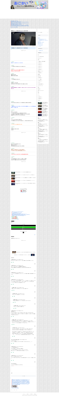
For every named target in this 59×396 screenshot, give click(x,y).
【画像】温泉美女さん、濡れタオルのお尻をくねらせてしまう (16, 21)
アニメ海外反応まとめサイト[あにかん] (43, 40)
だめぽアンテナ (41, 50)
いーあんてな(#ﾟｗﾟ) (40, 45)
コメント (12, 365)
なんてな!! (39, 41)
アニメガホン (39, 46)
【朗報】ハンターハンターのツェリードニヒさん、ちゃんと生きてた (17, 211)
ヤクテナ (39, 37)
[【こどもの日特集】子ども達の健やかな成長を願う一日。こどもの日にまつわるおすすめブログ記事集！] (14, 217)
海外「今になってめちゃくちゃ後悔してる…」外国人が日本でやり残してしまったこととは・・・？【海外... (21, 383)
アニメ (12, 222)
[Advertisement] (29, 14)
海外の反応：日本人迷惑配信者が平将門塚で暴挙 (16, 384)
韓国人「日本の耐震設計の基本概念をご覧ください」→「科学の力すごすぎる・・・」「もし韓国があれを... (21, 214)
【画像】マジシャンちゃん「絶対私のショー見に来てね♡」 (16, 22)
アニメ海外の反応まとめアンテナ (42, 39)
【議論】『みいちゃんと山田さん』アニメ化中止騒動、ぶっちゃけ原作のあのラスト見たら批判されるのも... (21, 381)
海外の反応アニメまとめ (41, 42)
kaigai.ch (39, 38)
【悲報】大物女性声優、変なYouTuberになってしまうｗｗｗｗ (16, 23)
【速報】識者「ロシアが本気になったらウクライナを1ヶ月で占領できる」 (18, 215)
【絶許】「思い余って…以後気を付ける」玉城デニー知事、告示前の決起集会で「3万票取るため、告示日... (21, 380)
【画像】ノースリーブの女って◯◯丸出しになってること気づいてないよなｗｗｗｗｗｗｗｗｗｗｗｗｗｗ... (21, 379)
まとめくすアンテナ (40, 44)
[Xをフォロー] (23, 232)
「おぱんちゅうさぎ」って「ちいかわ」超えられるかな (16, 213)
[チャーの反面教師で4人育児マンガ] (14, 386)
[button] (23, 229)
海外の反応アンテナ (40, 43)
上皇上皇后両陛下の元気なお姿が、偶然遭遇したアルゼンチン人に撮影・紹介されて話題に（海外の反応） (20, 25)
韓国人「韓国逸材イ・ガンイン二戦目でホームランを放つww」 (16, 24)
